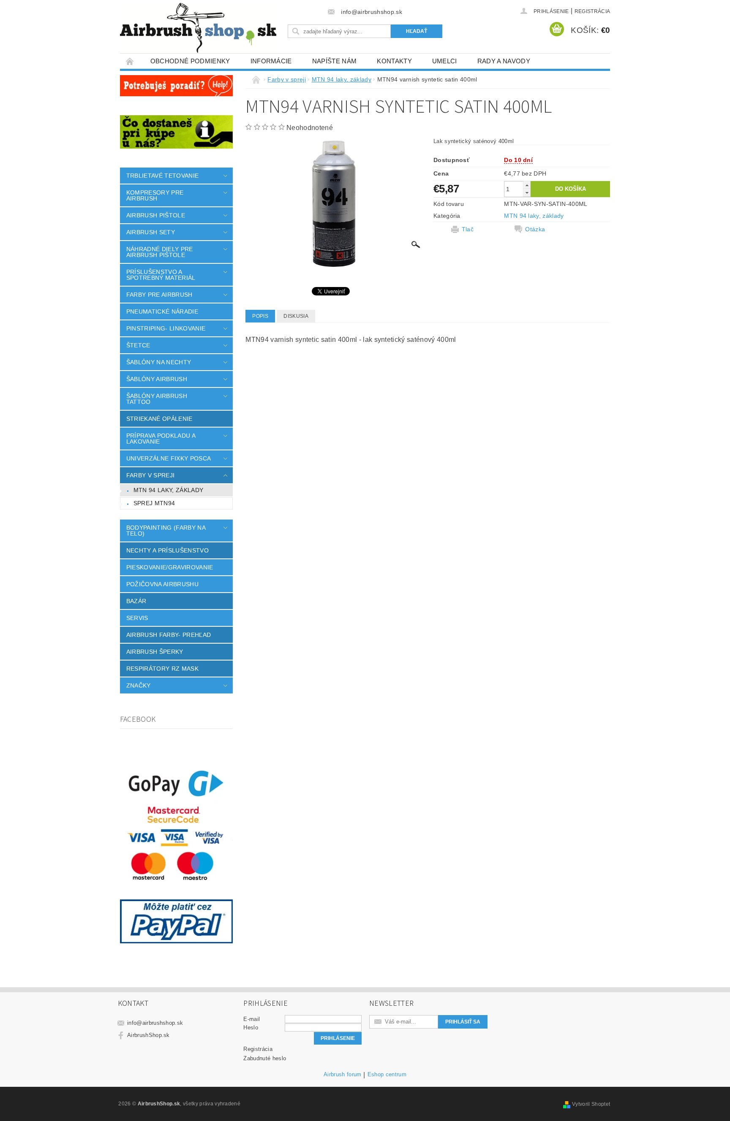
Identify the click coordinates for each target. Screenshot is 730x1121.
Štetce (138, 345)
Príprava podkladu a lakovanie (160, 438)
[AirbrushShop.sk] (198, 28)
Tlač (468, 229)
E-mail (251, 1019)
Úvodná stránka (130, 61)
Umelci (444, 61)
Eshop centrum (387, 1075)
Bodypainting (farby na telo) (165, 530)
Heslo (250, 1027)
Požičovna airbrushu (162, 584)
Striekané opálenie (159, 418)
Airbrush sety (150, 232)
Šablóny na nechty (158, 362)
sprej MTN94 (154, 503)
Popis (260, 316)
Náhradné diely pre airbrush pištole (159, 252)
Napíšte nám (334, 61)
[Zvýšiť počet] (527, 185)
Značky (138, 685)
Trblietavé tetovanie (162, 175)
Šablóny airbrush (156, 379)
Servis (137, 618)
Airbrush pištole (155, 215)
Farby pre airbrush (159, 294)
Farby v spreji (150, 475)
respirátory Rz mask (162, 668)
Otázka (535, 229)
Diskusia (295, 316)
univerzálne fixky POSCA (168, 458)
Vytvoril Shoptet (591, 1104)
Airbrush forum (342, 1075)
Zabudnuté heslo (264, 1058)
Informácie (271, 61)
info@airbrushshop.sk (155, 1023)
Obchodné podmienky (190, 61)
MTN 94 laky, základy (168, 490)
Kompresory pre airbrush (154, 195)
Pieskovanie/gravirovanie (169, 567)
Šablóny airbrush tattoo (156, 399)
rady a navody (503, 61)
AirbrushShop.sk (148, 1035)
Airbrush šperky (154, 651)
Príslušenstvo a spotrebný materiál (161, 274)
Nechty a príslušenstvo (167, 550)
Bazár (136, 601)
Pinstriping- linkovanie (165, 328)
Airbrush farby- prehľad (168, 634)
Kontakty (394, 61)
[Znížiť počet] (527, 193)
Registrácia (592, 11)
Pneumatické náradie (162, 311)
